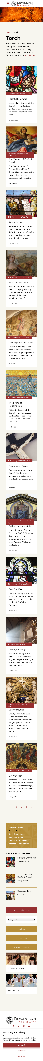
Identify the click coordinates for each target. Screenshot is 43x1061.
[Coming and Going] (21, 447)
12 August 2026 (13, 183)
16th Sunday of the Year (16, 337)
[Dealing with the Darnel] (21, 323)
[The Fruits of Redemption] (21, 383)
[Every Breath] (21, 756)
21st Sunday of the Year (16, 94)
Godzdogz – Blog (16, 834)
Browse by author (21, 947)
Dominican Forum (16, 837)
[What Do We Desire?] (21, 263)
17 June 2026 (13, 610)
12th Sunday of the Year (16, 584)
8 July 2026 (12, 427)
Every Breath (15, 776)
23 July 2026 (13, 303)
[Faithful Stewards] (21, 79)
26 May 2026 (13, 736)
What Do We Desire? (19, 282)
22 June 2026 (13, 550)
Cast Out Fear (16, 589)
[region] (21, 1045)
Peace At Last (16, 222)
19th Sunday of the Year (16, 217)
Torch (28, 94)
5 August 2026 (13, 243)
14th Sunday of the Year (16, 461)
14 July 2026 (12, 364)
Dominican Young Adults (19, 840)
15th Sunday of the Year (16, 397)
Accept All (21, 1045)
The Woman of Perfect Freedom (26, 876)
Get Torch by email (21, 910)
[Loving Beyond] (21, 690)
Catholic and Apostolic (20, 526)
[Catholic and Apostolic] (21, 507)
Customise (22, 1051)
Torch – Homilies (16, 831)
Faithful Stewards (18, 99)
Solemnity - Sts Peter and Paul (19, 521)
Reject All (21, 1056)
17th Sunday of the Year (16, 277)
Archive (21, 929)
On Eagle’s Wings (18, 649)
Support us (13, 990)
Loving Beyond (16, 709)
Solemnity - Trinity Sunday (17, 704)
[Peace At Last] (21, 203)
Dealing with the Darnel (21, 342)
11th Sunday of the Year (16, 644)
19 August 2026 (13, 120)
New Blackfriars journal (19, 843)
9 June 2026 (13, 670)
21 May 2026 (12, 797)
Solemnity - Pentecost (16, 770)
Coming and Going (18, 466)
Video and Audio (16, 828)
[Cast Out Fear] (21, 570)
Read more (30, 55)
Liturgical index (21, 938)
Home (8, 32)
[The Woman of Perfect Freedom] (21, 140)
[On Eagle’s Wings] (21, 630)
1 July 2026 (12, 487)
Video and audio (16, 968)
